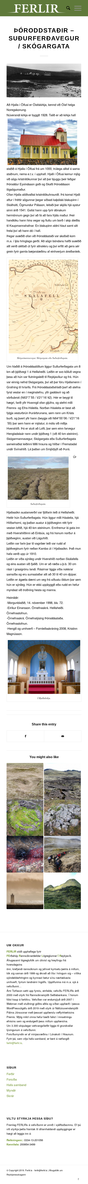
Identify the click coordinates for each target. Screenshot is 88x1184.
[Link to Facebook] (78, 1179)
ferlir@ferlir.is (14, 1043)
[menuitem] (66, 8)
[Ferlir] (36, 8)
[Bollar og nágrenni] (62, 781)
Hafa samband (16, 1085)
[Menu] (75, 8)
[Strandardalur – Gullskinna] (62, 854)
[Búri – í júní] (25, 854)
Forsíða (12, 1079)
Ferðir (10, 1074)
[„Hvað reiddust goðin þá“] (62, 891)
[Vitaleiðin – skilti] (25, 891)
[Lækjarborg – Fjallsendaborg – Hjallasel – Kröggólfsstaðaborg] (25, 781)
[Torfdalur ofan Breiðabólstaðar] (62, 818)
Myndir (11, 1090)
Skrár (10, 1096)
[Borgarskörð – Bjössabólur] (25, 818)
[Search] (66, 8)
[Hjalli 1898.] (44, 80)
